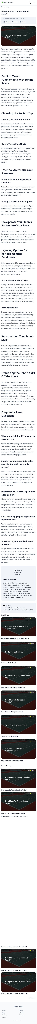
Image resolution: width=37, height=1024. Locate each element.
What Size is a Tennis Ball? (9, 736)
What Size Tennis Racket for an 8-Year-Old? (19, 610)
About (4, 1010)
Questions (9, 606)
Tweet (15, 22)
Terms (4, 1017)
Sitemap (21, 1015)
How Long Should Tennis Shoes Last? (13, 687)
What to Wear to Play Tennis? (15, 608)
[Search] (29, 2)
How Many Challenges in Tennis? (12, 712)
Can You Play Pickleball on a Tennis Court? (15, 638)
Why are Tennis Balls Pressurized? (12, 761)
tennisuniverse (9, 18)
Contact (4, 1015)
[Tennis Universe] (1, 7)
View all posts (32, 998)
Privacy (21, 1010)
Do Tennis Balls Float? (8, 663)
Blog (8, 7)
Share (7, 22)
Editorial (21, 1013)
